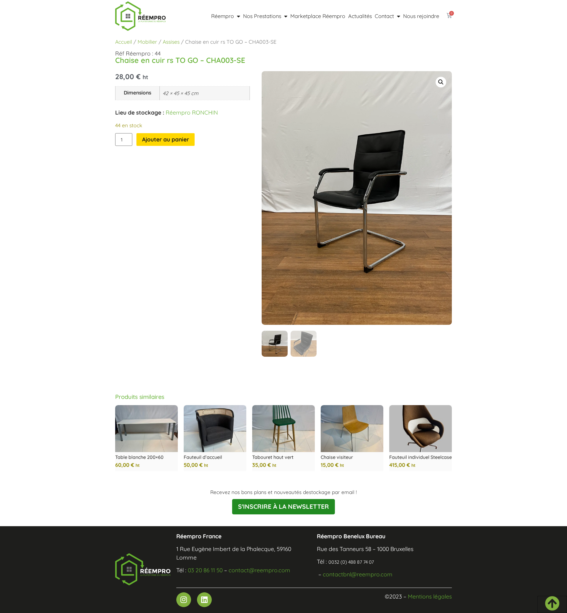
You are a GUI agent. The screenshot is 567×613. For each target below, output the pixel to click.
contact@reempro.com (259, 570)
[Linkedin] (204, 599)
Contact (384, 16)
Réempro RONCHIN (192, 112)
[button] (441, 82)
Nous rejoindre (421, 16)
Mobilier (147, 41)
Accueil (123, 41)
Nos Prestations (262, 16)
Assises (171, 41)
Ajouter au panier (165, 139)
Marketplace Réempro (317, 16)
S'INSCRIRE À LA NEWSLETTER (283, 506)
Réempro (222, 16)
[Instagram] (183, 599)
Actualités (360, 16)
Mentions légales (430, 596)
